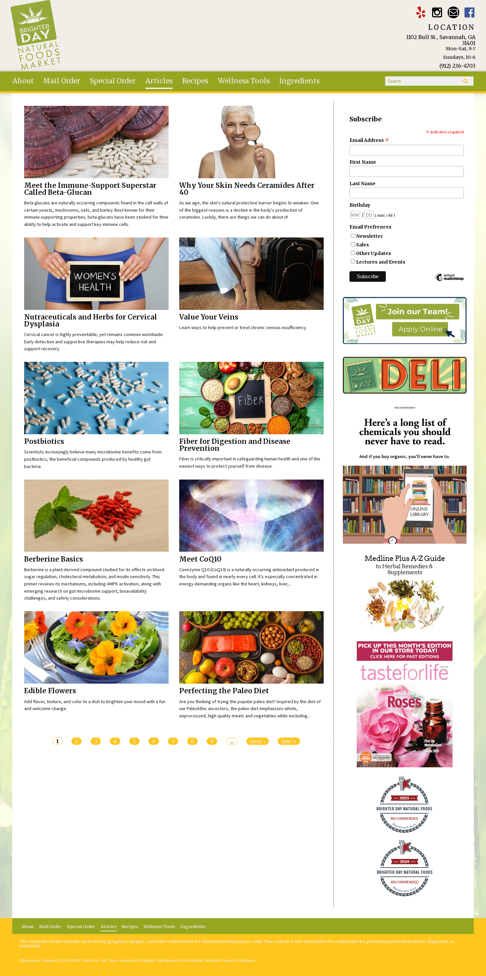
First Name (362, 162)
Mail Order (61, 81)
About (23, 81)
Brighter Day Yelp (420, 12)
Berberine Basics (53, 559)
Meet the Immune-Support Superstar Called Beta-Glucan (90, 189)
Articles (159, 81)
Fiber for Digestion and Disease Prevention (234, 445)
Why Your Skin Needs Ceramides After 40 (246, 189)
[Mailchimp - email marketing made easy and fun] (449, 280)
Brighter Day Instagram (437, 12)
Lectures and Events (380, 262)
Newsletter (369, 236)
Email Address (369, 140)
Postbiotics (44, 441)
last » (289, 741)
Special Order (113, 81)
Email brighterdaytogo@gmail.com (453, 12)
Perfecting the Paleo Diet (224, 691)
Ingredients (299, 81)
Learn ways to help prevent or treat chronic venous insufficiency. (243, 327)
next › (257, 741)
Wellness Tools (244, 81)
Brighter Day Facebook (469, 12)
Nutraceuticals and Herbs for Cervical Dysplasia (90, 320)
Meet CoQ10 (200, 559)
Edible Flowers (50, 691)
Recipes (195, 81)
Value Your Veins (208, 317)
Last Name (362, 184)
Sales (362, 245)
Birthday (359, 205)
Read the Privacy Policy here (230, 960)
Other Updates (373, 253)
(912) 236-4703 (457, 66)
